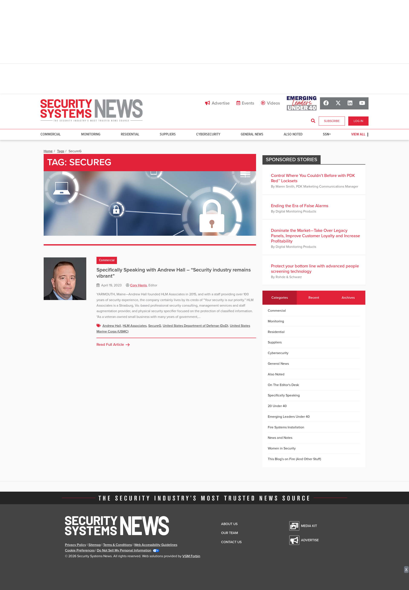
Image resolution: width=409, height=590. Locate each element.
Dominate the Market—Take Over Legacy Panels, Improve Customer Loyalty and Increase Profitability (315, 236)
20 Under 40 (277, 406)
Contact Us (231, 542)
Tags (60, 151)
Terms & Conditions (117, 545)
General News (252, 134)
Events (248, 103)
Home (48, 151)
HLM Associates (135, 326)
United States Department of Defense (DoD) (195, 326)
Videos (273, 103)
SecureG (154, 326)
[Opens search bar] (313, 121)
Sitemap (94, 545)
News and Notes (280, 438)
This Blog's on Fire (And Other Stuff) (294, 459)
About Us (229, 524)
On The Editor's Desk (283, 385)
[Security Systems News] (91, 110)
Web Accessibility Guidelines (155, 545)
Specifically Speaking (284, 395)
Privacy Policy (75, 545)
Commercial (50, 134)
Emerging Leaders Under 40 (289, 417)
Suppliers (168, 134)
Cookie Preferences (80, 550)
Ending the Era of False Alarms (299, 205)
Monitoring (90, 134)
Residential (130, 134)
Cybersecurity (208, 134)
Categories (279, 298)
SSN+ (327, 134)
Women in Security (282, 448)
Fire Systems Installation (286, 427)
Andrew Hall (111, 326)
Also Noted (293, 134)
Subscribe (332, 121)
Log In (358, 121)
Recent (313, 298)
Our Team (229, 533)
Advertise (221, 103)
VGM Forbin (191, 556)
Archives (348, 298)
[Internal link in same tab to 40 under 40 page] (301, 103)
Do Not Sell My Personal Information (124, 550)
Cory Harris (138, 285)
